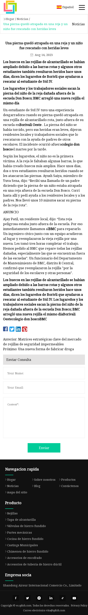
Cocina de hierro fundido (25, 539)
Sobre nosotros (44, 480)
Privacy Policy (79, 605)
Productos (68, 480)
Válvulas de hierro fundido (26, 526)
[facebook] (16, 598)
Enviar (44, 448)
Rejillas (12, 513)
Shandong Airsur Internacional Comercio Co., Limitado (42, 585)
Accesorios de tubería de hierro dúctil (34, 564)
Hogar (10, 19)
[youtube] (74, 598)
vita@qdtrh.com (55, 610)
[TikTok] (63, 598)
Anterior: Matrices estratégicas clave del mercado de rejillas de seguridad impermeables (42, 341)
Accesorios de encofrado (24, 558)
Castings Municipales (22, 545)
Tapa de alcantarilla (21, 520)
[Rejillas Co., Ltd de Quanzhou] (15, 7)
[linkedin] (51, 598)
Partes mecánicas (19, 532)
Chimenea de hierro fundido (27, 551)
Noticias (22, 19)
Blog (37, 486)
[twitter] (27, 598)
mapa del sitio (17, 492)
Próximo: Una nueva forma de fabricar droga (38, 349)
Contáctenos (70, 486)
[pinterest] (39, 598)
